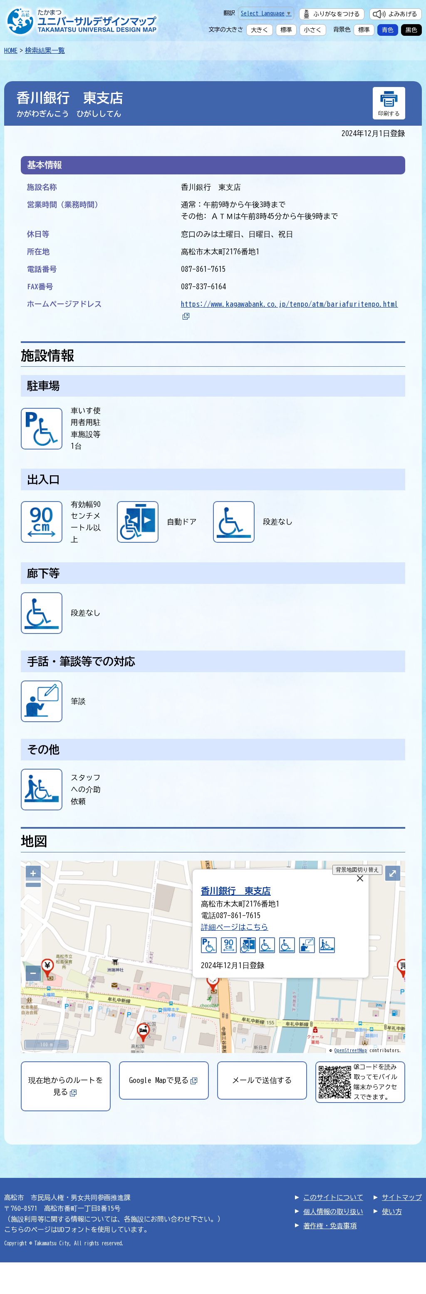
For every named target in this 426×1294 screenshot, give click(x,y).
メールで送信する (262, 1080)
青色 (388, 30)
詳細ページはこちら (234, 927)
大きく (259, 30)
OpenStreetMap (350, 1050)
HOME (10, 50)
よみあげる (402, 14)
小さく (313, 30)
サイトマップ (402, 1197)
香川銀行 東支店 (236, 890)
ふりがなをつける (336, 14)
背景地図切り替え (357, 870)
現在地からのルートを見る (65, 1086)
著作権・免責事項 (330, 1225)
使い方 (392, 1211)
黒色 (411, 30)
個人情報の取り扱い (333, 1211)
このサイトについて (333, 1197)
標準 (286, 30)
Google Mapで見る (159, 1080)
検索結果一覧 (45, 50)
